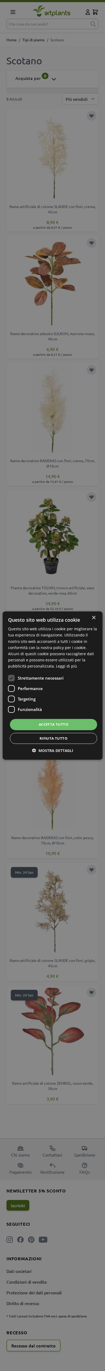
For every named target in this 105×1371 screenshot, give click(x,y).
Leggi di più (66, 666)
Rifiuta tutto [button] (53, 738)
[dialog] (52, 685)
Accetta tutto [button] (53, 724)
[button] (52, 750)
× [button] (94, 618)
